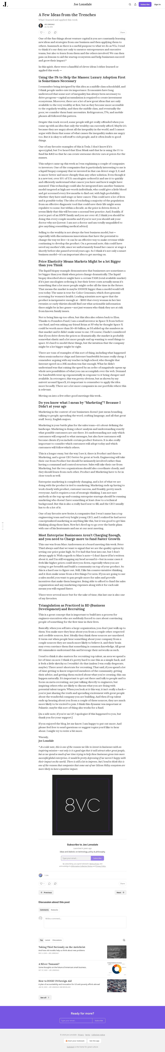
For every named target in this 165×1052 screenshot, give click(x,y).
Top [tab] (41, 940)
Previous (48, 892)
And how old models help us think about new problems (62, 950)
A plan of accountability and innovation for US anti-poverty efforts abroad (69, 984)
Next (119, 892)
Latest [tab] (47, 940)
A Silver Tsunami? (49, 964)
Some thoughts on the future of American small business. (62, 967)
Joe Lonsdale (49, 24)
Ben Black (66, 987)
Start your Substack (76, 1041)
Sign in (157, 4)
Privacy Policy (101, 866)
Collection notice (98, 1035)
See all (43, 997)
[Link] (35, 79)
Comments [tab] (44, 910)
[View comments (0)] (49, 32)
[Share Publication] (135, 4)
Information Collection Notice (81, 866)
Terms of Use (94, 864)
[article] (82, 951)
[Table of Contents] (2, 526)
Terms (87, 1035)
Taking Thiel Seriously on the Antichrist (62, 947)
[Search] (130, 4)
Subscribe (145, 4)
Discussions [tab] (57, 940)
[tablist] (49, 909)
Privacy (81, 1035)
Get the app (94, 1041)
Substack (70, 1047)
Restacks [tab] (54, 910)
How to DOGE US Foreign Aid (55, 980)
